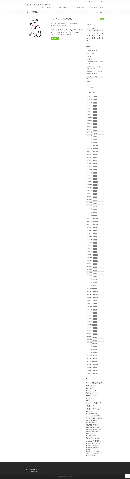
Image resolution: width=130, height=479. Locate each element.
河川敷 (90, 427)
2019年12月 (92, 254)
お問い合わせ (66, 7)
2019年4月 (92, 279)
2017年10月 (92, 334)
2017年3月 (92, 355)
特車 (100, 429)
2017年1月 (91, 361)
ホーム (43, 7)
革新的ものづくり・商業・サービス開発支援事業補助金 (94, 452)
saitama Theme (65, 477)
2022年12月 (92, 145)
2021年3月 (92, 209)
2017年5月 (92, 349)
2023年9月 (92, 118)
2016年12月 (92, 364)
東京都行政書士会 (92, 422)
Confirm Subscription (96, 7)
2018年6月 (92, 309)
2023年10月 (92, 114)
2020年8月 (92, 230)
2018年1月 (91, 325)
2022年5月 (92, 166)
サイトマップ (85, 7)
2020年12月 (92, 218)
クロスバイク (92, 390)
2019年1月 (91, 288)
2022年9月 (92, 154)
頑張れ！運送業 (91, 455)
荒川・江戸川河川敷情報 (93, 76)
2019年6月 (92, 273)
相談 (94, 431)
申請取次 (64, 25)
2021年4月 (92, 206)
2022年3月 (92, 172)
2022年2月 (92, 175)
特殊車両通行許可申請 (92, 429)
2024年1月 (91, 105)
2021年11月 (92, 184)
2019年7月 (92, 270)
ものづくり (92, 386)
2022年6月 (92, 163)
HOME (96, 12)
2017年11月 (92, 331)
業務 (54, 25)
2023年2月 (92, 139)
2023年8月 (92, 121)
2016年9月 (91, 373)
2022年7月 (92, 160)
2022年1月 (92, 178)
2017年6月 (92, 346)
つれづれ (98, 383)
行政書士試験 (97, 443)
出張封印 (98, 416)
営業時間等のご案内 (91, 59)
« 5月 (87, 42)
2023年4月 (92, 133)
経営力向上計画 (91, 433)
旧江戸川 (94, 420)
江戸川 (97, 425)
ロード (91, 406)
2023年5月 (92, 130)
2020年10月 (92, 224)
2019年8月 (92, 267)
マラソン (90, 403)
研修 (98, 431)
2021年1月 (91, 215)
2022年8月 (92, 157)
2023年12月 (92, 108)
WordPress (60, 477)
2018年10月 (92, 297)
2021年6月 (92, 200)
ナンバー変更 (90, 398)
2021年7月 (92, 197)
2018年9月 (92, 300)
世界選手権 (89, 411)
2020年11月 (92, 221)
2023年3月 (92, 136)
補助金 (90, 445)
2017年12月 (92, 328)
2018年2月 (92, 321)
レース (99, 403)
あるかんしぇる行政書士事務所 (69, 23)
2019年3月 (92, 282)
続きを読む (55, 38)
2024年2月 (91, 102)
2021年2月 (92, 212)
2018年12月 (92, 291)
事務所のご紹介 (50, 7)
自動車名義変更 (92, 435)
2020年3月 (92, 245)
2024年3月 (91, 99)
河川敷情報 (98, 427)
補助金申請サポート (91, 79)
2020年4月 (92, 242)
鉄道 (89, 450)
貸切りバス (96, 445)
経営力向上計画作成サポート (94, 69)
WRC (89, 383)
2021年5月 (92, 203)
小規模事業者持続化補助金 (95, 418)
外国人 (57, 25)
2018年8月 (92, 303)
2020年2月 (92, 248)
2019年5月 (92, 276)
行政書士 (98, 441)
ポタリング (91, 400)
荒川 (98, 438)
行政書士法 (89, 443)
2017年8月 (92, 340)
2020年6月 (92, 236)
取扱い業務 (58, 7)
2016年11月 (92, 367)
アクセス (89, 81)
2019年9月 (92, 264)
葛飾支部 (90, 441)
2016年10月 (92, 370)
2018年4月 (92, 315)
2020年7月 (92, 233)
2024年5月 (91, 96)
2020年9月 (92, 227)
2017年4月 (92, 352)
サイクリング (93, 396)
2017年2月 (92, 358)
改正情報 (88, 420)
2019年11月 (92, 258)
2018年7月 (92, 306)
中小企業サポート (93, 413)
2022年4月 (92, 169)
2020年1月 (92, 251)
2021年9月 (92, 191)
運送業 (97, 447)
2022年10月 (92, 151)
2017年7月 (91, 343)
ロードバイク (94, 409)
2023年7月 (92, 124)
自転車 (78, 7)
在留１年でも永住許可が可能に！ (63, 19)
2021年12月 (92, 181)
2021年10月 (92, 188)
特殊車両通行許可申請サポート (94, 66)
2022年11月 (92, 148)
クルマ (90, 388)
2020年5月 (92, 239)
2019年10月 (92, 261)
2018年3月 (92, 318)
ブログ (73, 7)
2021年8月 (92, 194)
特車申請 (89, 431)
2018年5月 (92, 312)
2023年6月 (92, 127)
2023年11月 (92, 111)
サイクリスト (93, 393)
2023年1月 (92, 142)
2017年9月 (92, 337)
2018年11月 (92, 294)
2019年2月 (92, 285)
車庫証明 (90, 447)
